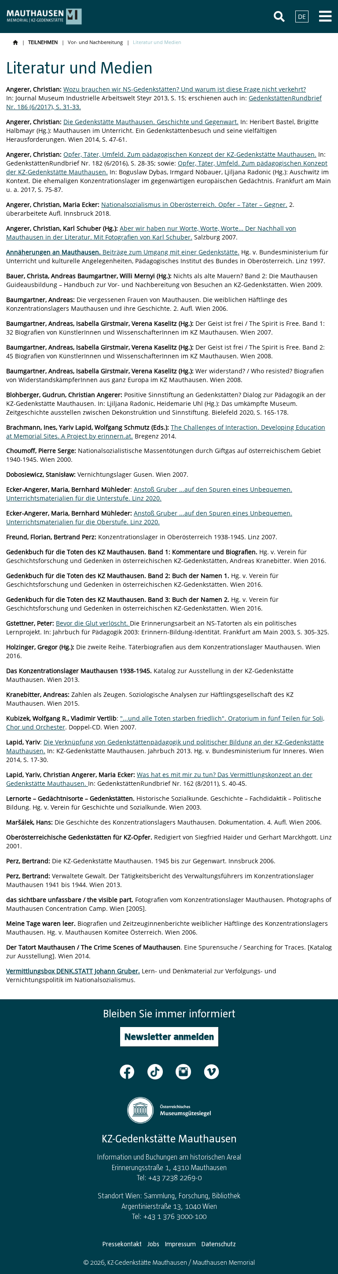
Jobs (153, 1244)
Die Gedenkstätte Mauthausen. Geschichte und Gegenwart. (151, 122)
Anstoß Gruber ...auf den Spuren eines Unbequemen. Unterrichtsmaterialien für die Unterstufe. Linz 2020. (149, 493)
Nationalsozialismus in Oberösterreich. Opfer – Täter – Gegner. (194, 204)
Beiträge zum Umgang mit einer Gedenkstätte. (124, 252)
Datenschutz (219, 1244)
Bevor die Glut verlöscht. (93, 623)
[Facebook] (132, 1071)
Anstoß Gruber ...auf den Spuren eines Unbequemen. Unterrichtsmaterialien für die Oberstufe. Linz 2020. (149, 517)
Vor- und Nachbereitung (95, 42)
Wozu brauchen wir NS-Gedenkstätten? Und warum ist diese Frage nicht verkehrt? (184, 89)
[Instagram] (189, 1071)
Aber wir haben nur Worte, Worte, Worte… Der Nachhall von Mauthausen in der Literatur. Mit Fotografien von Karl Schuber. (151, 232)
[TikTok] (160, 1071)
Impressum (180, 1244)
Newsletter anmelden (169, 1036)
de (302, 16)
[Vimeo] (211, 1071)
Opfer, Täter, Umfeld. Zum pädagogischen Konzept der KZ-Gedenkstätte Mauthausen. (189, 154)
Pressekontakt (122, 1244)
